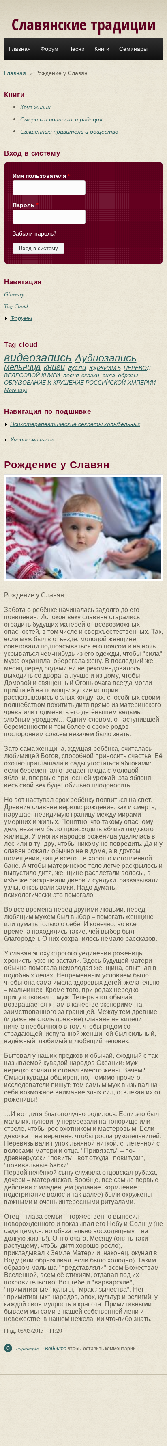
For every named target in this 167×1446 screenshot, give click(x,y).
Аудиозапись (106, 357)
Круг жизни (35, 107)
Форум (49, 48)
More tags (15, 389)
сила (109, 375)
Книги (101, 48)
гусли (77, 367)
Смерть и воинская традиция (61, 119)
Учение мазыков (32, 439)
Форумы (21, 318)
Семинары (133, 48)
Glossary (14, 294)
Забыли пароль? (34, 233)
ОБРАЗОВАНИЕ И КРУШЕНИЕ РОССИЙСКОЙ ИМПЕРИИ (80, 382)
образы (128, 375)
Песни (76, 48)
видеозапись (38, 357)
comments (27, 1348)
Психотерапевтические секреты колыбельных (75, 424)
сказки (90, 375)
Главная (20, 48)
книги (54, 366)
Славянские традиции (83, 24)
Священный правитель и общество (69, 131)
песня (71, 375)
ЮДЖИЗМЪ (105, 368)
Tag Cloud (16, 306)
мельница (22, 366)
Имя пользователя (42, 175)
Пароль (26, 205)
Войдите (55, 1348)
